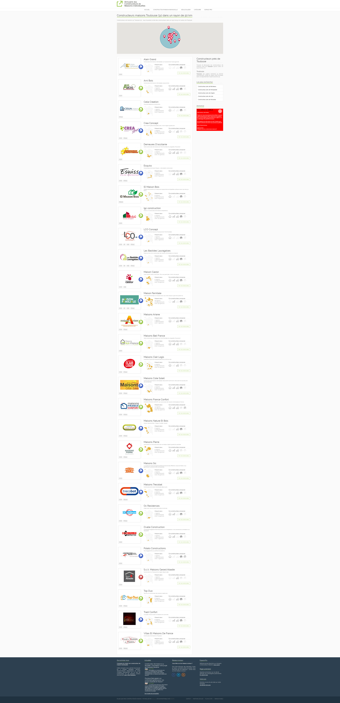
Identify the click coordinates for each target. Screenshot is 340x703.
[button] (179, 39)
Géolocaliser (185, 9)
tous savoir (217, 665)
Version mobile (218, 698)
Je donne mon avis (205, 685)
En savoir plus (204, 675)
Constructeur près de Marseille (207, 99)
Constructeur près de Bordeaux (207, 86)
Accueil (147, 9)
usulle (154, 698)
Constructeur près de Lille (205, 96)
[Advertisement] (210, 135)
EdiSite (172, 698)
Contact (188, 698)
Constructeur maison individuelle (165, 9)
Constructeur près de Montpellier (207, 89)
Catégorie (197, 9)
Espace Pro (208, 9)
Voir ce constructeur (183, 73)
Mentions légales (198, 698)
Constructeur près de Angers (206, 93)
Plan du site (208, 698)
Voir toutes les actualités (151, 693)
